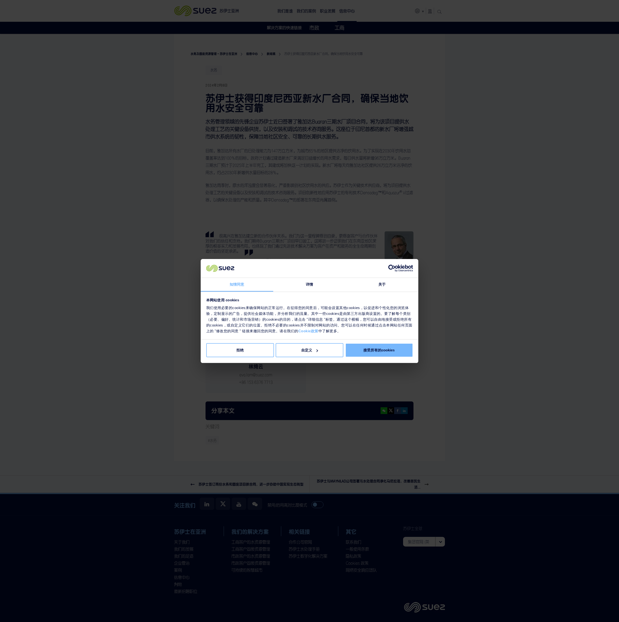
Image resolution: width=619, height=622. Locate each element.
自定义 (306, 350)
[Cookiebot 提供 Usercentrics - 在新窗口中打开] (392, 268)
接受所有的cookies (379, 350)
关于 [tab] (382, 284)
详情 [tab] (309, 284)
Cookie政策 (308, 331)
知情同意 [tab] (237, 284)
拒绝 (240, 350)
